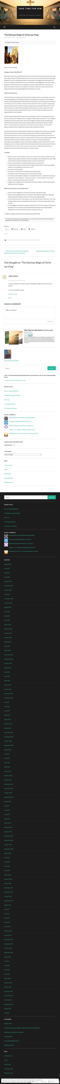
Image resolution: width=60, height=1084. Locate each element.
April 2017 (7, 922)
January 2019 (7, 831)
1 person (15, 294)
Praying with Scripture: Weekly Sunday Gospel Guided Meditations (23, 240)
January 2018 (7, 883)
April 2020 (7, 767)
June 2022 (7, 672)
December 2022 (8, 654)
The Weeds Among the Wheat (12, 395)
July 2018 (6, 857)
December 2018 (8, 836)
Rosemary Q (12, 425)
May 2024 (7, 616)
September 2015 (8, 1004)
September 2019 (8, 797)
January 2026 (7, 581)
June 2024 (7, 611)
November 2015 (8, 995)
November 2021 (8, 698)
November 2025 (8, 585)
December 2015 (8, 991)
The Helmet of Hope (9, 404)
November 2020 (8, 736)
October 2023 (8, 637)
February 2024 (8, 629)
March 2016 (7, 978)
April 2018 (7, 870)
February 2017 (8, 931)
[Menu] (4, 27)
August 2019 (7, 801)
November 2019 (8, 788)
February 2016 (8, 982)
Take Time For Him (30, 8)
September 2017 (8, 900)
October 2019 (8, 792)
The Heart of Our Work (10, 408)
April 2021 (7, 715)
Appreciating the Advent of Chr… (27, 429)
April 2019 (7, 818)
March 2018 (7, 875)
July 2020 (6, 754)
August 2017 (7, 905)
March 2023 (7, 650)
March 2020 (7, 771)
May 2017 (7, 918)
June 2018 (7, 862)
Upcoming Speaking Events (11, 1041)
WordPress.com (8, 482)
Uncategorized (8, 1036)
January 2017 (7, 935)
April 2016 (7, 974)
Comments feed (8, 478)
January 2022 (7, 689)
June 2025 (7, 594)
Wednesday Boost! (9, 1045)
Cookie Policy (30, 1081)
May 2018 (7, 866)
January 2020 (7, 780)
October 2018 (8, 844)
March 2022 (7, 685)
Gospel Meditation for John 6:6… (23, 421)
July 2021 (6, 702)
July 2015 (6, 1013)
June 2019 (7, 810)
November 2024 (8, 598)
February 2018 (8, 879)
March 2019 (7, 823)
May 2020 (7, 762)
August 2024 (7, 607)
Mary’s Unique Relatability (11, 391)
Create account (8, 465)
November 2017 (8, 892)
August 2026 (7, 564)
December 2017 (8, 887)
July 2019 (6, 806)
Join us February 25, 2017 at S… (25, 425)
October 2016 (8, 948)
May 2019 (7, 814)
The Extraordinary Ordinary (30, 433)
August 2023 (7, 641)
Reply (10, 297)
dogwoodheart (13, 417)
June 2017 (7, 913)
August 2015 (7, 1008)
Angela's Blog (8, 1023)
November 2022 (8, 659)
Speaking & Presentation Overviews (13, 1032)
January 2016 (7, 987)
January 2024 (7, 633)
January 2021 (7, 728)
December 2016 (8, 939)
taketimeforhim (20, 37)
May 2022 (7, 676)
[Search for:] (30, 368)
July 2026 (6, 568)
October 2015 (8, 1000)
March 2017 (7, 926)
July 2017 (6, 909)
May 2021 (7, 711)
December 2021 (8, 693)
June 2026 (7, 572)
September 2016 (8, 952)
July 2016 (6, 961)
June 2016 (7, 965)
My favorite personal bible (11, 360)
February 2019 (8, 827)
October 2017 (8, 896)
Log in (5, 469)
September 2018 (8, 849)
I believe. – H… (13, 429)
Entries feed (7, 474)
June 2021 (7, 706)
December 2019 (8, 784)
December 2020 (8, 732)
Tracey (10, 421)
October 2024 (8, 603)
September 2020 (8, 745)
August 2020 (7, 749)
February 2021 (8, 723)
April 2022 (7, 680)
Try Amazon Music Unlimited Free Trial (14, 380)
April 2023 (7, 646)
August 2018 (7, 853)
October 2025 (8, 590)
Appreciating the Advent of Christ (46, 251)
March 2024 (7, 624)
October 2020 (8, 741)
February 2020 (8, 775)
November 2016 (8, 944)
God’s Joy (6, 399)
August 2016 (7, 957)
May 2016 (7, 969)
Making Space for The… (15, 433)
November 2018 (8, 840)
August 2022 (7, 667)
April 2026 (7, 577)
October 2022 (8, 663)
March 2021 (7, 719)
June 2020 (7, 758)
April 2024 (7, 620)
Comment (50, 321)
